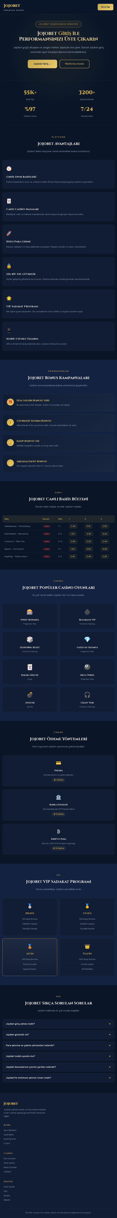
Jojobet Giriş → (42, 63)
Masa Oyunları (10, 1167)
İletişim (7, 1195)
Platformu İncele (74, 63)
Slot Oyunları (10, 1158)
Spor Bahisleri (10, 1130)
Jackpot (7, 1171)
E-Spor (7, 1143)
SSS (5, 1191)
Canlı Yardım (9, 1186)
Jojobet (14, 7)
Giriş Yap (105, 7)
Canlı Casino (9, 1163)
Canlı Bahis (9, 1134)
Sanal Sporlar (10, 1139)
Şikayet (7, 1200)
